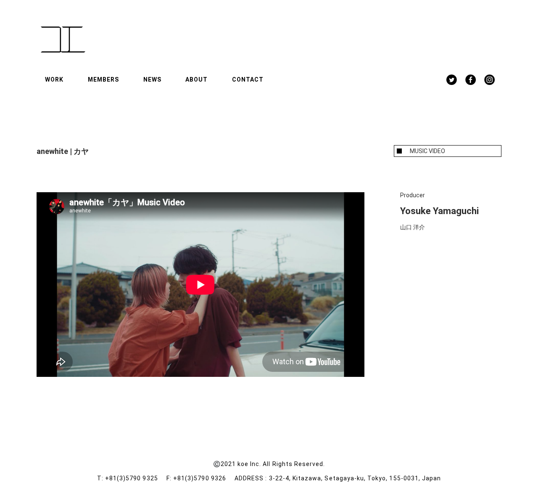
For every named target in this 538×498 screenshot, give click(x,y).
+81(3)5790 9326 (204, 478)
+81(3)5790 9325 (135, 478)
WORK (54, 79)
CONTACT (248, 79)
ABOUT (196, 79)
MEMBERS (103, 79)
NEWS (152, 79)
